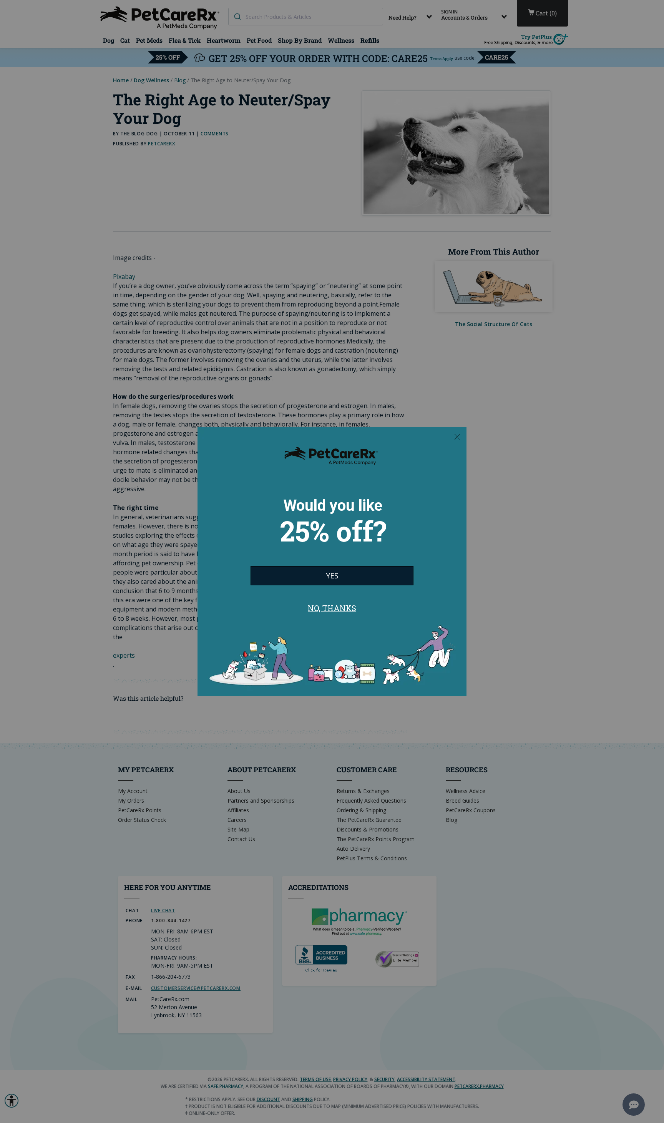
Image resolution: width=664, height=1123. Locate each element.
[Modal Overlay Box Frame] (332, 561)
